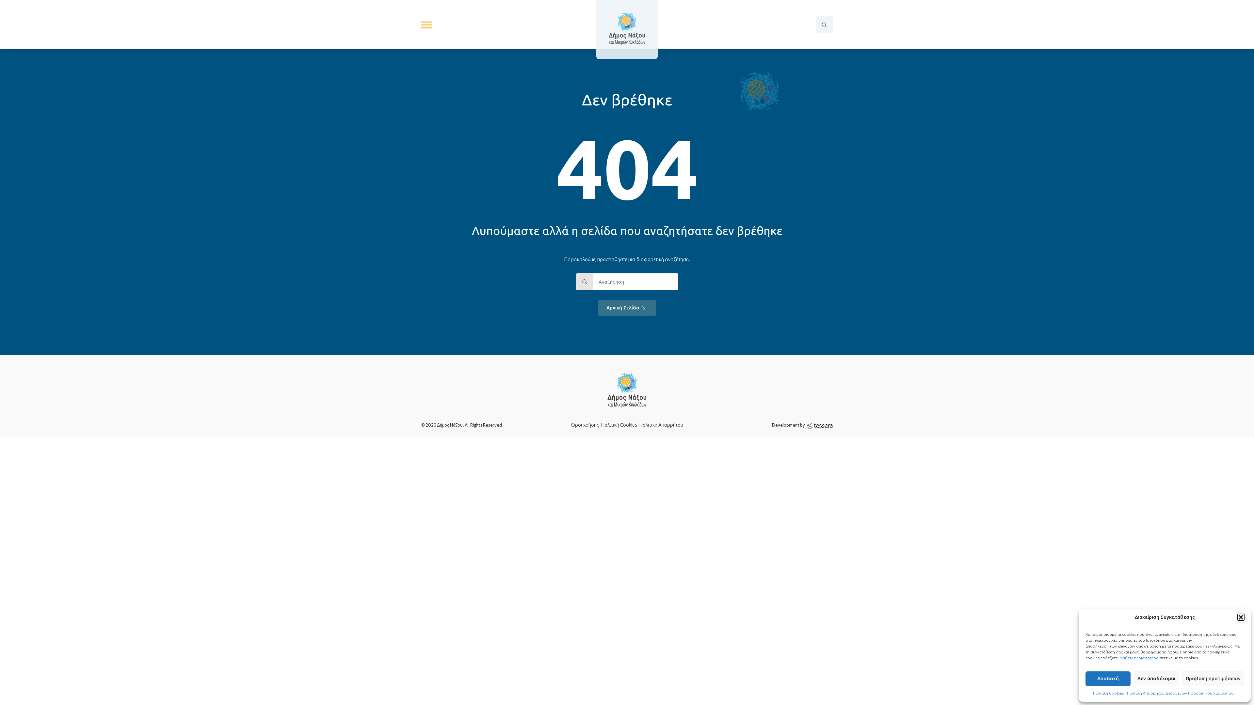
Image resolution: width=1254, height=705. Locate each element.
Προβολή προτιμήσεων (1213, 678)
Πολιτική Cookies (1108, 693)
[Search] (584, 282)
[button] (1241, 617)
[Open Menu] (426, 25)
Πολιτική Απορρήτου (661, 425)
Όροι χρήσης (585, 425)
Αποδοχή (1108, 678)
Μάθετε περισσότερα (1138, 658)
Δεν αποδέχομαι (1156, 678)
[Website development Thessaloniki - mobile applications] (820, 426)
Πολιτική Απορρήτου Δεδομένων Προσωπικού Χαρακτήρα (1180, 693)
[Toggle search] (824, 24)
